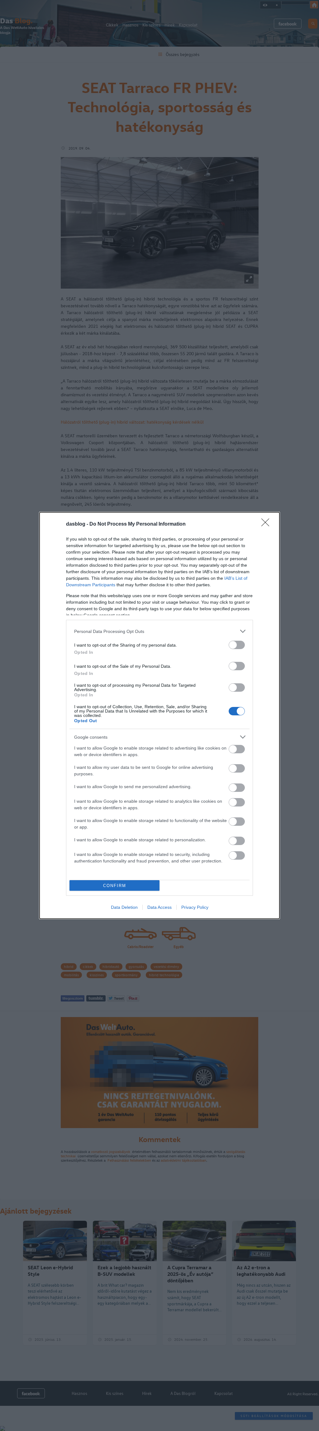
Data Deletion (124, 907)
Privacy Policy (194, 907)
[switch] (237, 645)
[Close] (267, 524)
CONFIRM (114, 885)
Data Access (159, 907)
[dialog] (159, 715)
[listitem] (159, 631)
